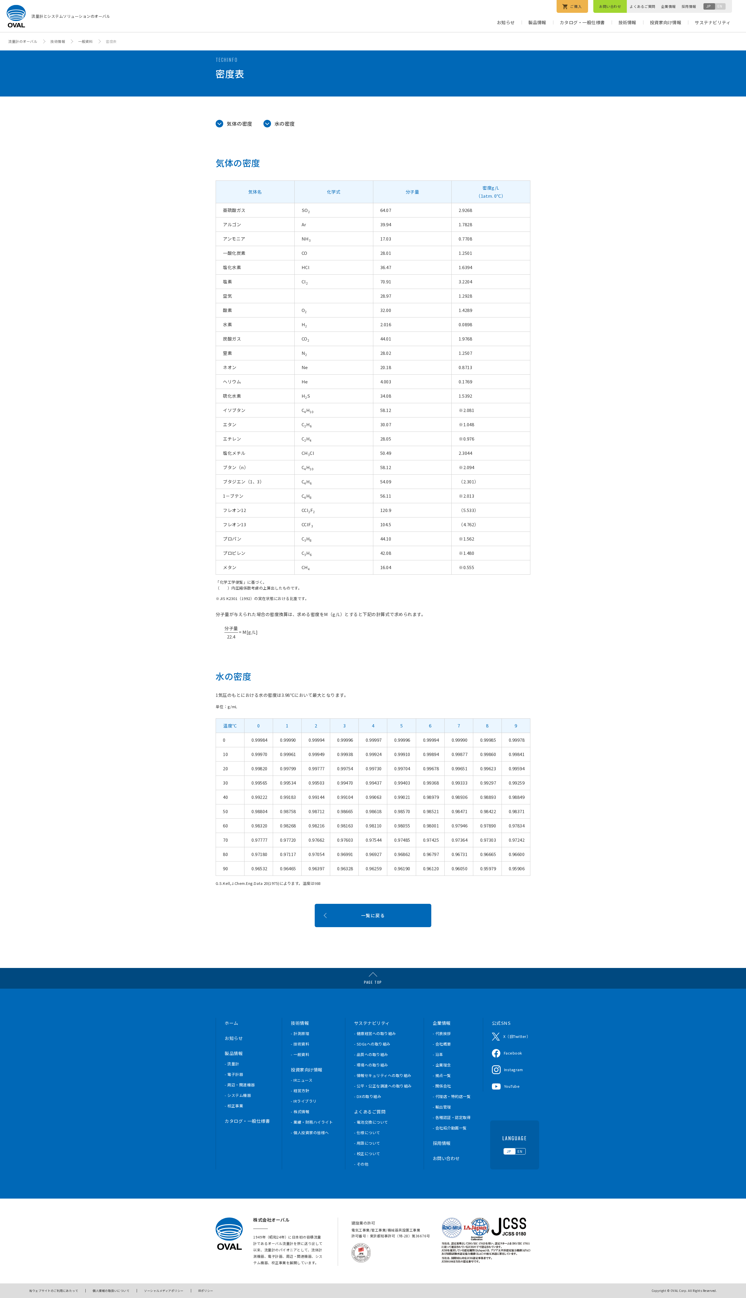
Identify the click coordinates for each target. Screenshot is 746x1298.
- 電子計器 (234, 1074)
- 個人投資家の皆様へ (310, 1132)
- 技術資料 (300, 1044)
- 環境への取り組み (371, 1065)
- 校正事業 (234, 1105)
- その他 (361, 1164)
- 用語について (367, 1143)
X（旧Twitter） (517, 1036)
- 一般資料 (300, 1054)
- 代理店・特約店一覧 (452, 1096)
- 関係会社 (442, 1086)
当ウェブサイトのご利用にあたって (53, 1290)
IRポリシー (205, 1290)
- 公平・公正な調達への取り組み (383, 1086)
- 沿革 (438, 1054)
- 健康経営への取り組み (375, 1033)
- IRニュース (301, 1080)
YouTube (512, 1086)
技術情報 (627, 22)
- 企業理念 (442, 1065)
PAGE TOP (373, 982)
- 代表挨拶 (442, 1033)
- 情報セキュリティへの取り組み (382, 1075)
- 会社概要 (442, 1044)
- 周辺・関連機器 (240, 1084)
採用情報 (689, 6)
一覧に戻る (373, 915)
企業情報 (668, 6)
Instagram (513, 1069)
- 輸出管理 (442, 1107)
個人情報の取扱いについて (111, 1290)
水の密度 (285, 123)
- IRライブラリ (304, 1101)
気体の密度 (239, 123)
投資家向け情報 (666, 22)
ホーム (231, 1023)
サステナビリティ (713, 22)
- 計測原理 (300, 1033)
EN (719, 5)
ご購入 (575, 6)
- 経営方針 (300, 1090)
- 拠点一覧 (442, 1075)
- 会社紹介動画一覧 (450, 1128)
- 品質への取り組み (371, 1054)
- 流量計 (232, 1064)
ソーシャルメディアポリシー (164, 1290)
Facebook (513, 1053)
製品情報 (537, 22)
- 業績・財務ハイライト (312, 1122)
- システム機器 (238, 1095)
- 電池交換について (371, 1122)
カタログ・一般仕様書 (582, 22)
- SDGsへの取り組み (372, 1044)
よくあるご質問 (642, 6)
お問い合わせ (610, 6)
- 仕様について (367, 1132)
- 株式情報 (300, 1111)
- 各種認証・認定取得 (452, 1117)
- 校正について (367, 1153)
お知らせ (506, 22)
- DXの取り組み (367, 1096)
